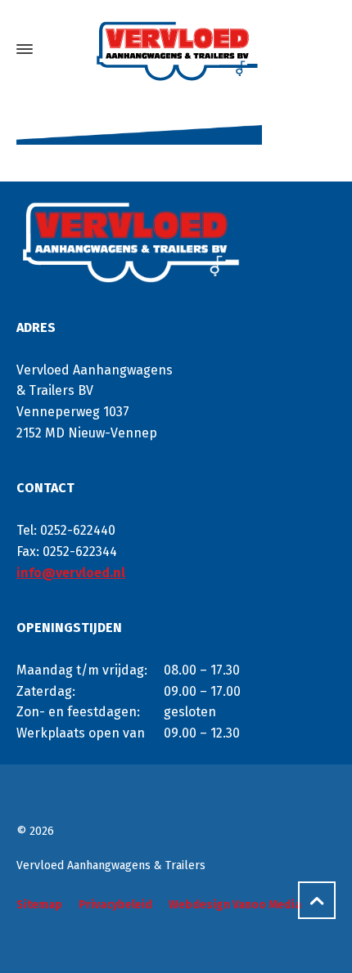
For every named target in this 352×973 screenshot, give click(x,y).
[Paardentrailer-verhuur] (176, 49)
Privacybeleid (115, 905)
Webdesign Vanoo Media (235, 905)
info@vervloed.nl (70, 573)
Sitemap (39, 905)
